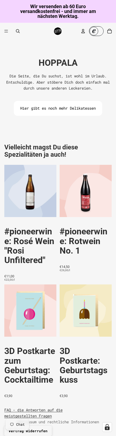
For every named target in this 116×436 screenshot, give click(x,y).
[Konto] (83, 31)
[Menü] (6, 31)
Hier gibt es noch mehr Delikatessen (58, 108)
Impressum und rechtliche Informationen (58, 421)
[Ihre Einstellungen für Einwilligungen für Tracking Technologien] (107, 427)
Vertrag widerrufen (28, 430)
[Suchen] (18, 31)
